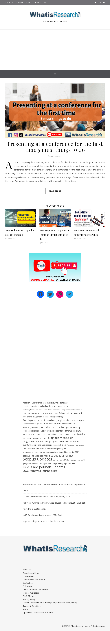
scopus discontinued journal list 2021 (62, 452)
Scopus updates (37, 459)
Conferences (28, 576)
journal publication (31, 431)
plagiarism (27, 438)
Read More (55, 191)
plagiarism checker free (35, 441)
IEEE (45, 423)
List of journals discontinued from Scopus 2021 (61, 431)
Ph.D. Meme (28, 596)
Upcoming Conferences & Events (38, 612)
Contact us (41, 2)
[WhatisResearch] (55, 14)
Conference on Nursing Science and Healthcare (65, 410)
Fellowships (28, 586)
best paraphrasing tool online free (35, 410)
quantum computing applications (37, 445)
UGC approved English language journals (57, 463)
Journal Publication (31, 592)
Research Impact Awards (75, 445)
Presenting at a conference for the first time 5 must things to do (55, 146)
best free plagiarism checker (35, 406)
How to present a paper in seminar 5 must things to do (54, 235)
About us (9, 2)
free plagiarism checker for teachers (39, 420)
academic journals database (55, 402)
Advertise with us (24, 2)
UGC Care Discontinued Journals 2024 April (42, 515)
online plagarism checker (53, 434)
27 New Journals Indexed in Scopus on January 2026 (47, 496)
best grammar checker (59, 406)
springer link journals (30, 464)
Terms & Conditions (32, 606)
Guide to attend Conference (36, 589)
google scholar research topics (70, 420)
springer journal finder (61, 460)
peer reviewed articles (75, 434)
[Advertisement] (55, 49)
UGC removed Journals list (40, 470)
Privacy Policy (29, 599)
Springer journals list (78, 460)
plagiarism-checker (40, 438)
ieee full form (55, 423)
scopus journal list (61, 455)
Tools (25, 609)
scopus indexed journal (35, 455)
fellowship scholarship (71, 413)
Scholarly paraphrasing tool (56, 449)
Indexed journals (30, 427)
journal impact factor (52, 427)
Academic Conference (32, 402)
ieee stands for (69, 423)
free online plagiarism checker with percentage (44, 416)
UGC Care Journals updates (44, 467)
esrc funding (53, 413)
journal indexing (73, 427)
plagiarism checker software (64, 441)
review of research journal (34, 448)
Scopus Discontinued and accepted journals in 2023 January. (50, 602)
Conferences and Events (34, 579)
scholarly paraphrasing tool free (34, 452)
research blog (60, 445)
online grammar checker (32, 434)
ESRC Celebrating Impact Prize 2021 (35, 413)
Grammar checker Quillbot (32, 424)
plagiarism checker (60, 437)
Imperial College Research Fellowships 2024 (43, 521)
